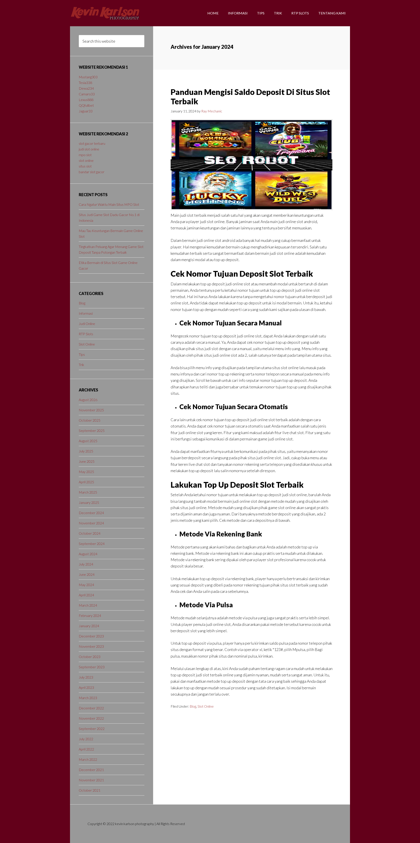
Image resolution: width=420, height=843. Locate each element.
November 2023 (91, 646)
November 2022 (91, 718)
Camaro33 (87, 94)
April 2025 (86, 482)
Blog (193, 706)
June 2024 (86, 574)
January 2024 (89, 626)
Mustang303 (88, 77)
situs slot (85, 166)
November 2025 (91, 410)
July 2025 (86, 451)
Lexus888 (86, 100)
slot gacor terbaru (92, 143)
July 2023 (86, 677)
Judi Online (87, 323)
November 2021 (91, 780)
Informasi (86, 313)
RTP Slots (86, 334)
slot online (86, 160)
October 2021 (89, 790)
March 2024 (88, 605)
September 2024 (92, 543)
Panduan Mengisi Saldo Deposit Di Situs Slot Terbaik (250, 96)
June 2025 (86, 461)
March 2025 (88, 492)
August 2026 (88, 400)
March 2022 (88, 759)
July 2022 (86, 739)
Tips (82, 354)
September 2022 (92, 728)
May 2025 (86, 471)
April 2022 (86, 749)
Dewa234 (86, 88)
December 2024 (91, 513)
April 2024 (86, 595)
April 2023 (86, 687)
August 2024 (88, 554)
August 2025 (88, 441)
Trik (81, 365)
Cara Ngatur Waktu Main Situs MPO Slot (109, 204)
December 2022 (91, 708)
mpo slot (85, 155)
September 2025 (92, 430)
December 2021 (91, 770)
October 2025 (89, 420)
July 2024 (86, 564)
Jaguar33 (86, 111)
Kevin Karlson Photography (105, 13)
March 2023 (88, 698)
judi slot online (89, 149)
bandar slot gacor (91, 172)
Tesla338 (85, 82)
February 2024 (90, 615)
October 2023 (89, 657)
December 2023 (91, 636)
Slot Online (206, 706)
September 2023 (92, 667)
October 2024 (89, 533)
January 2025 (89, 502)
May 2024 (86, 585)
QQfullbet (86, 105)
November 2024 (91, 523)
